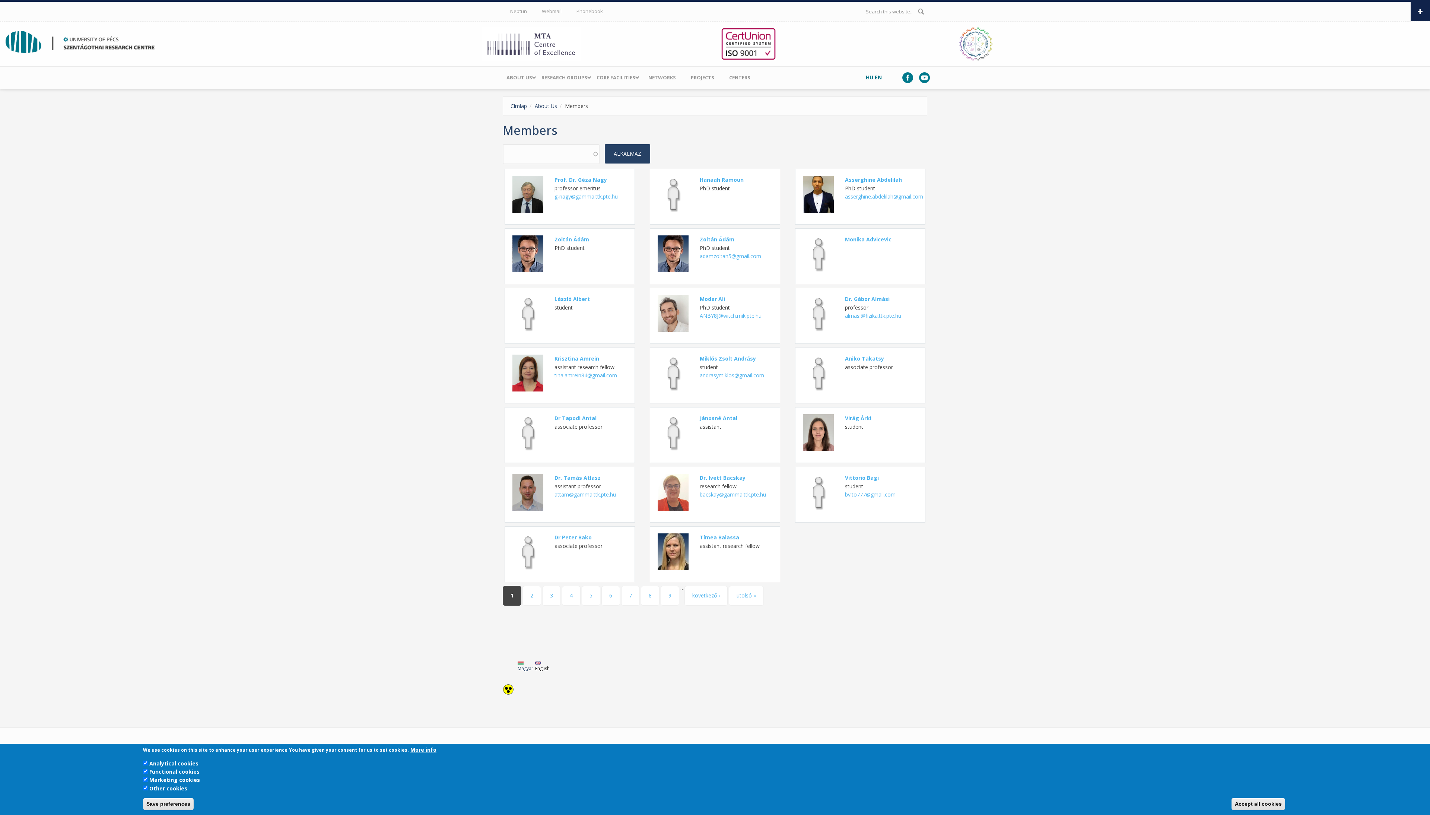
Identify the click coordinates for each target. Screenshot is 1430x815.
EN (878, 77)
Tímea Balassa (719, 537)
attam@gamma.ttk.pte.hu (585, 494)
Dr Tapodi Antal (575, 418)
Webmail (552, 11)
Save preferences (168, 804)
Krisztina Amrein (576, 358)
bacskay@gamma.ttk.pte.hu (733, 494)
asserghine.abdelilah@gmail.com (884, 196)
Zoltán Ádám (571, 239)
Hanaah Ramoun (722, 179)
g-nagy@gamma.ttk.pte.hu (586, 196)
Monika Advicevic (868, 239)
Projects (702, 77)
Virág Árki (858, 418)
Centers (739, 77)
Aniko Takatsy (864, 358)
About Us (519, 77)
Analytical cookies (173, 763)
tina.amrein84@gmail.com (585, 375)
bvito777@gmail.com (870, 494)
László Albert (572, 298)
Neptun (518, 11)
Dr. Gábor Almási (867, 298)
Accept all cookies (1258, 804)
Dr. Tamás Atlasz (577, 477)
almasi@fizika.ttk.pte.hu (873, 315)
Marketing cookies (174, 779)
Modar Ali (712, 298)
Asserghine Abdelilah (873, 179)
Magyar (525, 668)
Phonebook (589, 11)
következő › (706, 595)
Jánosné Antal (718, 418)
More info (423, 749)
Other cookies (168, 788)
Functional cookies (174, 771)
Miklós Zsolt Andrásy (728, 358)
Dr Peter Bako (573, 537)
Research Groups (564, 77)
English (542, 668)
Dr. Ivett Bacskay (723, 477)
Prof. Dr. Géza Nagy (580, 179)
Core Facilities (616, 77)
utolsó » (746, 595)
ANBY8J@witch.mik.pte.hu (731, 315)
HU (869, 77)
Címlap (519, 106)
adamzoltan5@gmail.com (730, 256)
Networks (662, 77)
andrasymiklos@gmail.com (732, 375)
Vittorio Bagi (862, 477)
